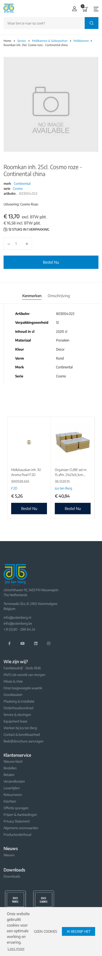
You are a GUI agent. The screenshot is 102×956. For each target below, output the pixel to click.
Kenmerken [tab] (32, 295)
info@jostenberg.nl (17, 617)
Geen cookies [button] (45, 931)
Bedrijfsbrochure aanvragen (23, 741)
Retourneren (13, 795)
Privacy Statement (17, 821)
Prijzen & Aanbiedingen (20, 815)
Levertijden (12, 788)
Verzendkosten (14, 781)
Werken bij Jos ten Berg (20, 728)
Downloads (12, 876)
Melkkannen (82, 41)
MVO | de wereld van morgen (24, 675)
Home (7, 41)
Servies (22, 41)
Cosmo (18, 188)
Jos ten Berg (63, 488)
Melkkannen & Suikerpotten (50, 41)
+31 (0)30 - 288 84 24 (19, 629)
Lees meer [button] (16, 948)
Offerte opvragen (16, 808)
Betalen (9, 775)
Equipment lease (15, 721)
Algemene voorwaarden (21, 828)
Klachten (10, 801)
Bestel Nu (51, 262)
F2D (14, 488)
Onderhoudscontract (18, 708)
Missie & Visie (13, 681)
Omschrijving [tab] (59, 295)
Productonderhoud (17, 834)
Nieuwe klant (13, 761)
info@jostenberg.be (18, 623)
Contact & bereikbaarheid (22, 734)
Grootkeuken (13, 695)
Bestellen (10, 768)
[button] (73, 9)
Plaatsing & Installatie (19, 701)
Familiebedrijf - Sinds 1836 (22, 668)
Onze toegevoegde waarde (23, 688)
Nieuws (9, 855)
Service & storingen (17, 715)
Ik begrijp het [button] (78, 931)
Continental (22, 183)
